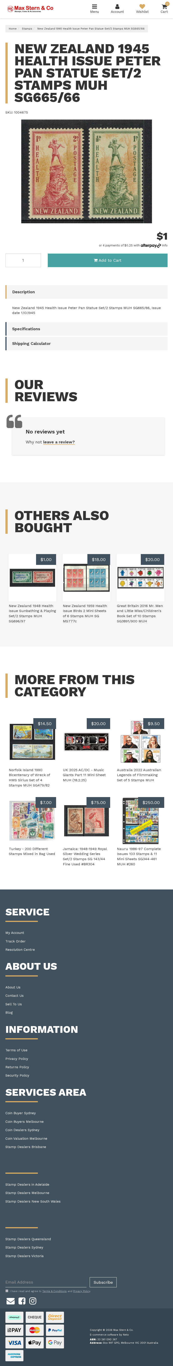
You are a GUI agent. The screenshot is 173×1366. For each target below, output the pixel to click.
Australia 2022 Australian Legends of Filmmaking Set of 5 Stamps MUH (139, 775)
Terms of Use (16, 1050)
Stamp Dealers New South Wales (33, 1201)
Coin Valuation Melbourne (26, 1139)
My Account (14, 933)
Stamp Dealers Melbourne (27, 1193)
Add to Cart (110, 260)
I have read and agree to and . (50, 1291)
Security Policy (17, 1075)
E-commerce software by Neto (109, 1334)
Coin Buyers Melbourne (24, 1122)
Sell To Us (13, 1004)
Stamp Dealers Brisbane (25, 1147)
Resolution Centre (20, 950)
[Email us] (11, 1300)
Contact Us (14, 996)
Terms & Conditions (54, 1291)
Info (165, 245)
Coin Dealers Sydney (22, 1130)
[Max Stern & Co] (30, 9)
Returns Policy (17, 1067)
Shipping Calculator (31, 343)
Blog (9, 1013)
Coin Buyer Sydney (20, 1113)
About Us (12, 987)
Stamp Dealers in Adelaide (27, 1185)
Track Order (15, 941)
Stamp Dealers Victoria (24, 1256)
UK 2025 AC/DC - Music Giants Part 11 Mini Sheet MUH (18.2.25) (84, 775)
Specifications (26, 328)
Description (23, 291)
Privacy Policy (16, 1059)
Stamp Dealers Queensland (28, 1239)
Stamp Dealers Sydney (24, 1247)
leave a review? (59, 442)
